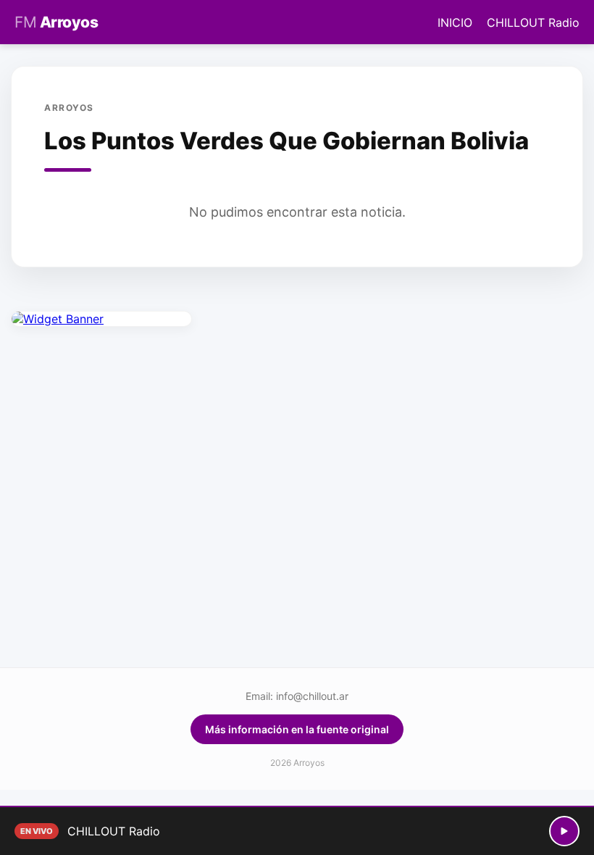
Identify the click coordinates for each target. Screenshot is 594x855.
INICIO (455, 22)
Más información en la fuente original (297, 729)
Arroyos (56, 22)
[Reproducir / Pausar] (564, 831)
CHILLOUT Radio (533, 22)
